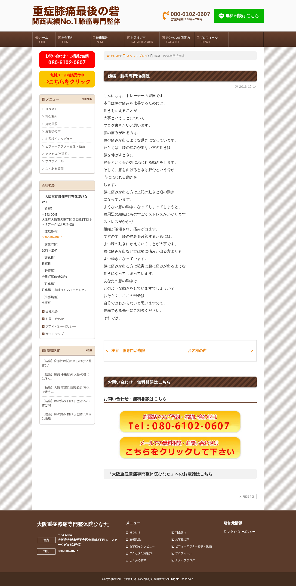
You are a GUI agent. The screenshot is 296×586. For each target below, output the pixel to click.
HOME (115, 56)
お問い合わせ (55, 319)
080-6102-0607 (52, 237)
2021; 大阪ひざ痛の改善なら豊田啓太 (141, 579)
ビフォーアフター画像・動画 (65, 146)
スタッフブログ (137, 56)
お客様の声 (142, 39)
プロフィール (208, 39)
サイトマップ (55, 334)
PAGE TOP (249, 497)
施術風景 (102, 39)
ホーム (43, 39)
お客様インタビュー (59, 138)
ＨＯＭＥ (51, 109)
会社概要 (52, 311)
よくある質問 (54, 168)
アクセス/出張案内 (177, 39)
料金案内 (67, 39)
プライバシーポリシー (61, 326)
